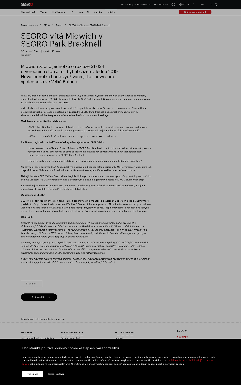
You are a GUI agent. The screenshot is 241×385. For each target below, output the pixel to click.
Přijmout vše (32, 374)
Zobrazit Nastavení (56, 374)
